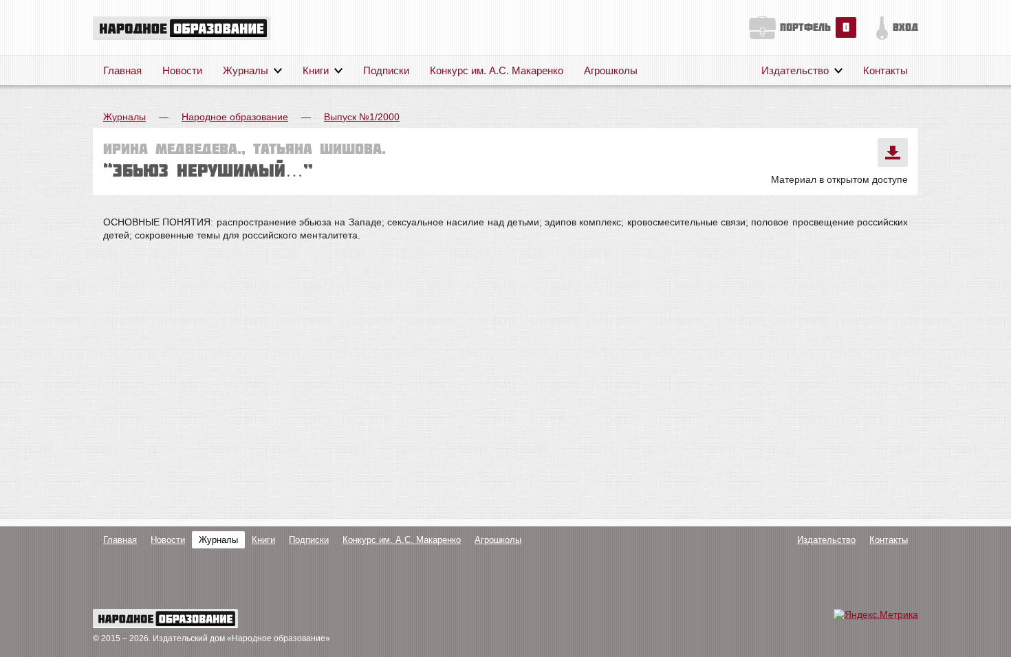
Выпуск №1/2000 (362, 116)
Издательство (795, 70)
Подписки (386, 70)
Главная (122, 70)
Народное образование (235, 116)
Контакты (885, 70)
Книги (316, 70)
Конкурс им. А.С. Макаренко (496, 70)
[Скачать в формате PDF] (893, 152)
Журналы (245, 70)
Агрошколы (611, 70)
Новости (182, 70)
